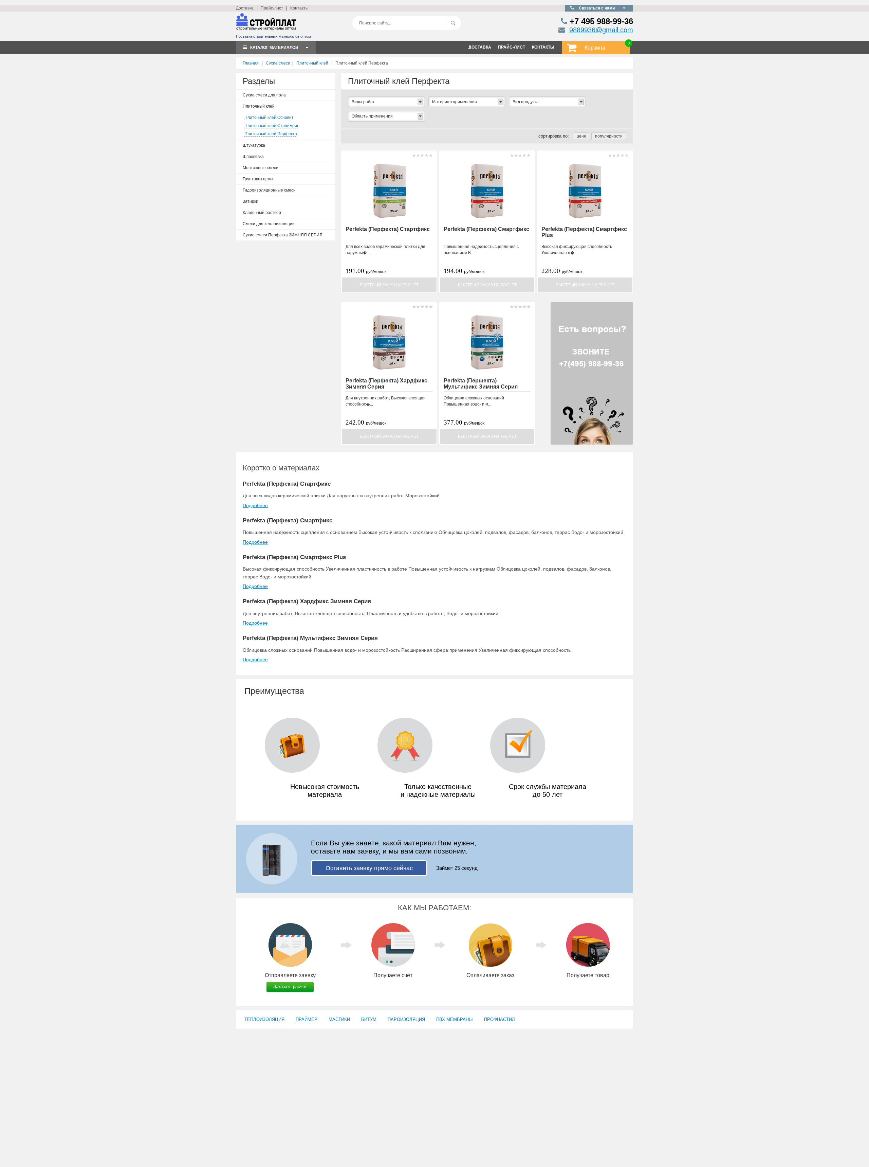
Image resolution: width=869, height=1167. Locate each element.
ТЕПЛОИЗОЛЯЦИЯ (264, 1019)
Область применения (372, 116)
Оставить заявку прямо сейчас (369, 868)
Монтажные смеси (260, 167)
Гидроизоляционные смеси (269, 190)
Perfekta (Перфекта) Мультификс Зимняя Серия (481, 384)
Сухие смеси (278, 63)
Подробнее (255, 505)
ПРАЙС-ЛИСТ (511, 47)
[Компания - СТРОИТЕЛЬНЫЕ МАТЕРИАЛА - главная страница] (266, 24)
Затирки (250, 201)
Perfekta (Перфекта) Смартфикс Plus (294, 557)
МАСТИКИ (339, 1019)
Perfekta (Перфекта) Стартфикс (388, 229)
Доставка (245, 8)
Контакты (299, 8)
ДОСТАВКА (479, 47)
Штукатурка (254, 145)
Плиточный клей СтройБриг (271, 125)
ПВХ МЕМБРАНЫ (454, 1019)
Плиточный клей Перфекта (270, 133)
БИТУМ (368, 1019)
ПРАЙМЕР (306, 1019)
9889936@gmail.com (601, 30)
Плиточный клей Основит (269, 117)
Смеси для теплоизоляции (269, 223)
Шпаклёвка (253, 156)
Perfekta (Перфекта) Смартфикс (486, 229)
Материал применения (454, 102)
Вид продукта (526, 102)
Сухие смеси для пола (264, 95)
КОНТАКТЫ (543, 47)
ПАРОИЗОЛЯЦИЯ (406, 1019)
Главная (251, 63)
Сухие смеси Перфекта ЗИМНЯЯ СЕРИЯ (282, 235)
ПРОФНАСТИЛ (499, 1019)
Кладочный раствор (262, 212)
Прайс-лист (272, 8)
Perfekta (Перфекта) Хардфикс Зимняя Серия (307, 601)
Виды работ (363, 102)
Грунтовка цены (258, 179)
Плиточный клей (312, 63)
